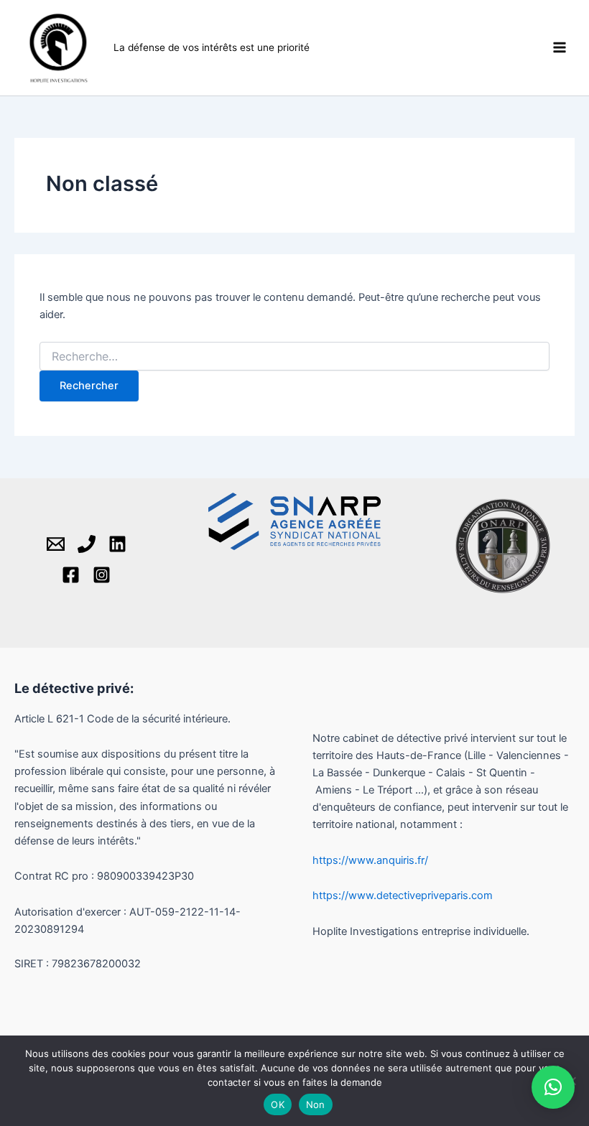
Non (315, 1104)
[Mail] (55, 544)
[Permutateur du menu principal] (559, 47)
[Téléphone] (86, 544)
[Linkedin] (117, 544)
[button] (553, 1087)
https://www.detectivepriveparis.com (402, 895)
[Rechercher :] (294, 356)
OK (277, 1104)
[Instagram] (101, 574)
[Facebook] (70, 574)
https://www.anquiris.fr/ (370, 860)
